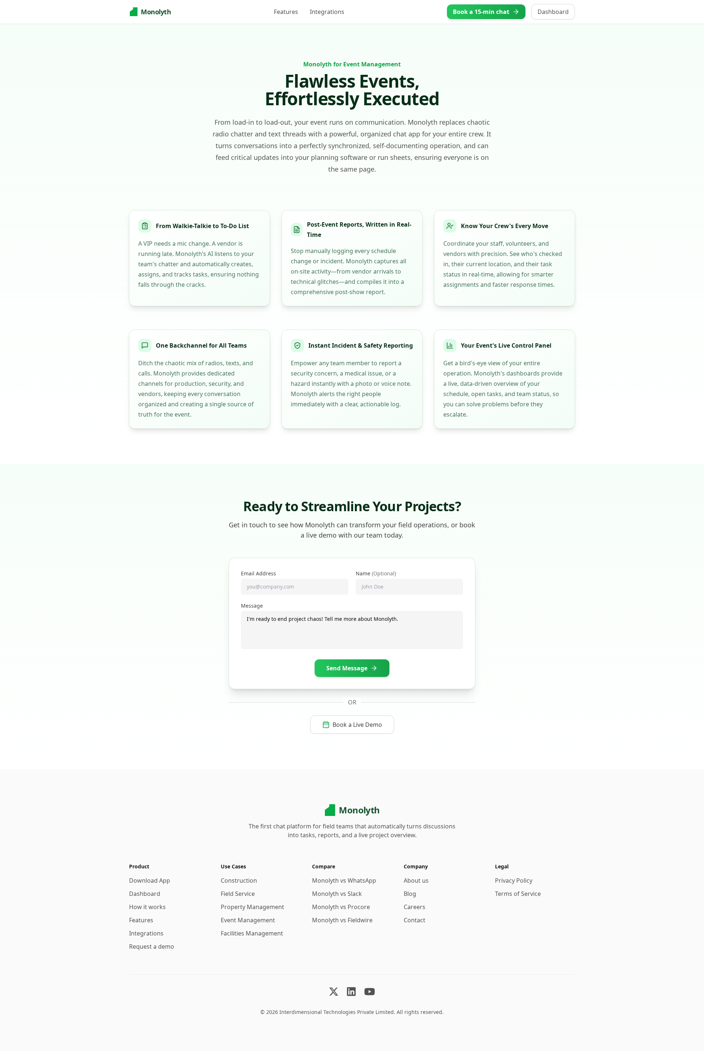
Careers (414, 907)
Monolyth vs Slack (337, 894)
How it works (147, 907)
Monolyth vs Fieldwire (342, 920)
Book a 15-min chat (481, 12)
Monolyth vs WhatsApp (344, 880)
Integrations (327, 12)
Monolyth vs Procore (341, 907)
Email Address (258, 573)
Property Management (252, 907)
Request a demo (151, 946)
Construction (239, 880)
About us (416, 880)
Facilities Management (252, 933)
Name (376, 573)
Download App (149, 880)
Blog (410, 894)
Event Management (248, 920)
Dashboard (553, 12)
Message (252, 605)
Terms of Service (518, 894)
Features (286, 12)
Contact (414, 920)
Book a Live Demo (357, 725)
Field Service (238, 894)
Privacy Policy (513, 880)
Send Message (346, 668)
